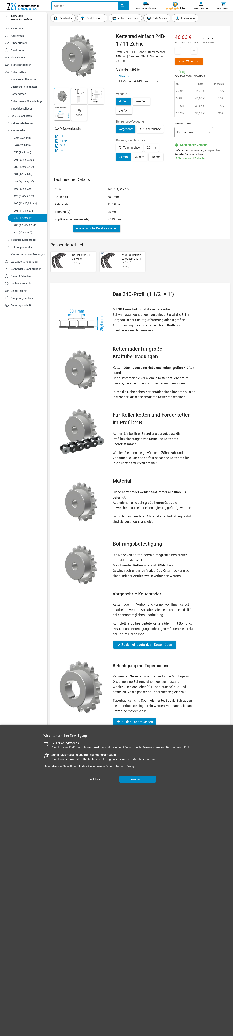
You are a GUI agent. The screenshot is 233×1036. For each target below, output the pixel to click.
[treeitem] (26, 35)
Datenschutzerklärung (120, 766)
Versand (196, 42)
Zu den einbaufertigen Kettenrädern (147, 644)
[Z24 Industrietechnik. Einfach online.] (23, 5)
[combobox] (138, 81)
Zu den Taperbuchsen (137, 722)
